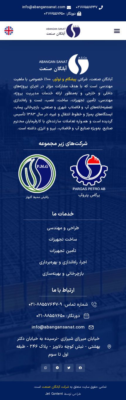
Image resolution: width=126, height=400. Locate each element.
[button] (117, 31)
